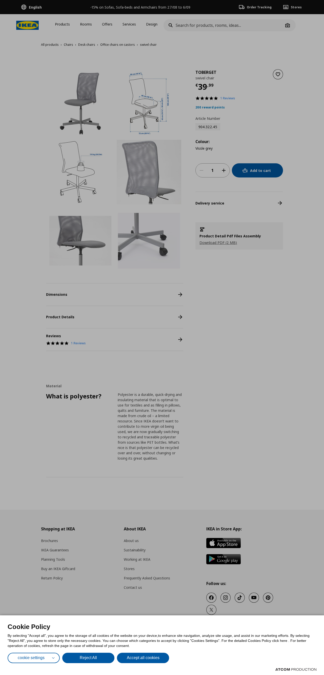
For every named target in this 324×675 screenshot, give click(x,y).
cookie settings (31, 658)
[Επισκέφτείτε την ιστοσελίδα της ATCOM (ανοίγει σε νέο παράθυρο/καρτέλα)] (295, 669)
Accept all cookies (143, 658)
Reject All (88, 658)
